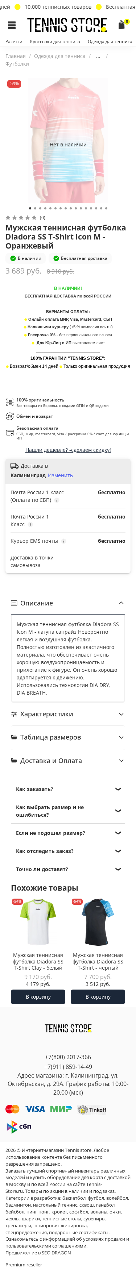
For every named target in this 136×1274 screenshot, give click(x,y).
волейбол (117, 1198)
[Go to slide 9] (71, 208)
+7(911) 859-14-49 (68, 1067)
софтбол (78, 1212)
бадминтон (18, 1205)
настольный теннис (55, 1205)
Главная (15, 56)
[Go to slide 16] (106, 208)
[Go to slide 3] (40, 208)
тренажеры (18, 1226)
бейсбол (14, 1212)
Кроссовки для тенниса (55, 41)
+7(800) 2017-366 (68, 1057)
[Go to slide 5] (50, 208)
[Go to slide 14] (96, 208)
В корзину (38, 996)
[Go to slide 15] (101, 208)
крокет (59, 1212)
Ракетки (13, 41)
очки (115, 1212)
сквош (86, 1205)
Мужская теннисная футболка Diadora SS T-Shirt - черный (98, 961)
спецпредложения (26, 1232)
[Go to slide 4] (45, 208)
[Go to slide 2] (35, 208)
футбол (96, 1198)
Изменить (60, 475)
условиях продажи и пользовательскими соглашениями (67, 1242)
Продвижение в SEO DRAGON (38, 1253)
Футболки (17, 63)
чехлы (12, 1219)
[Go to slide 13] (91, 208)
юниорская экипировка (60, 1226)
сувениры (94, 1219)
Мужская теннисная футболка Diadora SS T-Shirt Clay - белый (38, 961)
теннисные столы (61, 1219)
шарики (31, 1219)
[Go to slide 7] (60, 208)
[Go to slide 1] (30, 208)
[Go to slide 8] (66, 208)
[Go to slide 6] (55, 208)
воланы (98, 1212)
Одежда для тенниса (110, 41)
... (98, 56)
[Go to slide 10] (76, 208)
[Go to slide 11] (81, 208)
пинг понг (37, 1212)
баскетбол (74, 1198)
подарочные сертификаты (78, 1232)
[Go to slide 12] (86, 208)
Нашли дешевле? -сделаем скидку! (68, 449)
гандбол (105, 1205)
